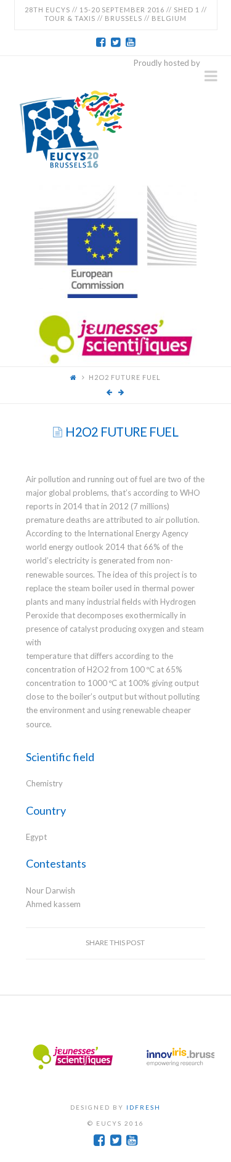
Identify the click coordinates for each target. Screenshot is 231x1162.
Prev (30, 1057)
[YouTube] (130, 42)
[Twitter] (115, 42)
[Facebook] (101, 42)
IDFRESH (143, 1107)
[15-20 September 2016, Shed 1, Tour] (72, 127)
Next (201, 1057)
